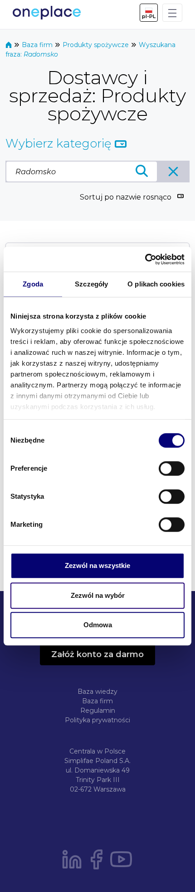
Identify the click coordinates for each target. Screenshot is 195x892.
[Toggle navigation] (172, 13)
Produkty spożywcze (97, 45)
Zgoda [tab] (33, 284)
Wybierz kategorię (60, 143)
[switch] (172, 468)
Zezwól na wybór (98, 595)
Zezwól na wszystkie (97, 565)
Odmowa (97, 625)
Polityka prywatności (97, 720)
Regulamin (97, 710)
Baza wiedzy (97, 691)
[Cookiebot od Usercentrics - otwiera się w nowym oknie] (145, 259)
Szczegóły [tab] (91, 284)
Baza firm (38, 45)
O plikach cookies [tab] (156, 284)
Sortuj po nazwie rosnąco (125, 197)
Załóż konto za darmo (97, 654)
